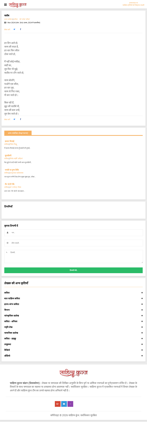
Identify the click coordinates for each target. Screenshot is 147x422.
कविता (16, 19)
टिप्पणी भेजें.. (73, 270)
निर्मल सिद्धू (13, 144)
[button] (14, 29)
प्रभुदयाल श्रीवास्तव (16, 173)
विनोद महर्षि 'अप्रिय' (16, 158)
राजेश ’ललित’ (25, 19)
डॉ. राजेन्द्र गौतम (15, 187)
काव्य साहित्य (8, 19)
